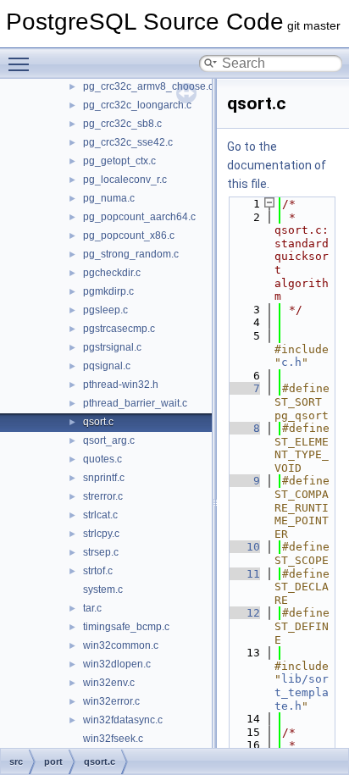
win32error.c (111, 701)
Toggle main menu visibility (22, 63)
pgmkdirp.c (108, 291)
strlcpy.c (101, 534)
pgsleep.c (105, 310)
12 (243, 612)
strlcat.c (100, 515)
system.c (103, 589)
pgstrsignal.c (112, 347)
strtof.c (98, 571)
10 (243, 546)
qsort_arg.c (109, 440)
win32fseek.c (113, 739)
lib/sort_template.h (301, 692)
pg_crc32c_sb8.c (122, 124)
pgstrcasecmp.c (119, 329)
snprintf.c (104, 478)
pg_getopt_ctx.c (119, 161)
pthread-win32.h (120, 384)
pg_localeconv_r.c (125, 179)
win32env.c (109, 683)
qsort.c (98, 422)
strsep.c (101, 552)
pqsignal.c (106, 366)
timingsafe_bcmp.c (126, 627)
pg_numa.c (109, 198)
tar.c (92, 608)
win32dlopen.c (117, 664)
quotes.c (102, 459)
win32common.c (120, 645)
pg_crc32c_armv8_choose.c (148, 86)
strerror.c (103, 496)
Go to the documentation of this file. (276, 165)
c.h (291, 362)
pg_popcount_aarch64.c (139, 217)
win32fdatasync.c (123, 720)
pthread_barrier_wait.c (135, 403)
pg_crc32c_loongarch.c (137, 105)
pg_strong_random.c (131, 254)
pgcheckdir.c (112, 273)
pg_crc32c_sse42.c (128, 142)
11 (243, 573)
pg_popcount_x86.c (128, 235)
